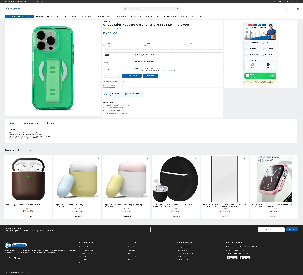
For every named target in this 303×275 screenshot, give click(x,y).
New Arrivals (89, 16)
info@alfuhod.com (242, 253)
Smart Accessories (85, 253)
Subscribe (292, 229)
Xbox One (82, 256)
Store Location (182, 256)
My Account (132, 250)
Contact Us (132, 256)
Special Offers (171, 16)
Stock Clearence (154, 16)
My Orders (131, 253)
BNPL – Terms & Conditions (187, 253)
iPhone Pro (83, 260)
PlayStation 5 (83, 247)
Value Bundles (105, 16)
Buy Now (150, 76)
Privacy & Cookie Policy (185, 247)
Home (41, 16)
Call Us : (37, 1)
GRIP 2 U (106, 21)
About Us (131, 247)
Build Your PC (122, 16)
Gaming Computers (86, 250)
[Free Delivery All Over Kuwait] (260, 31)
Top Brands (137, 16)
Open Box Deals (189, 16)
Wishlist (131, 260)
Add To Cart (133, 76)
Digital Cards (83, 263)
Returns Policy (182, 250)
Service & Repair (183, 260)
